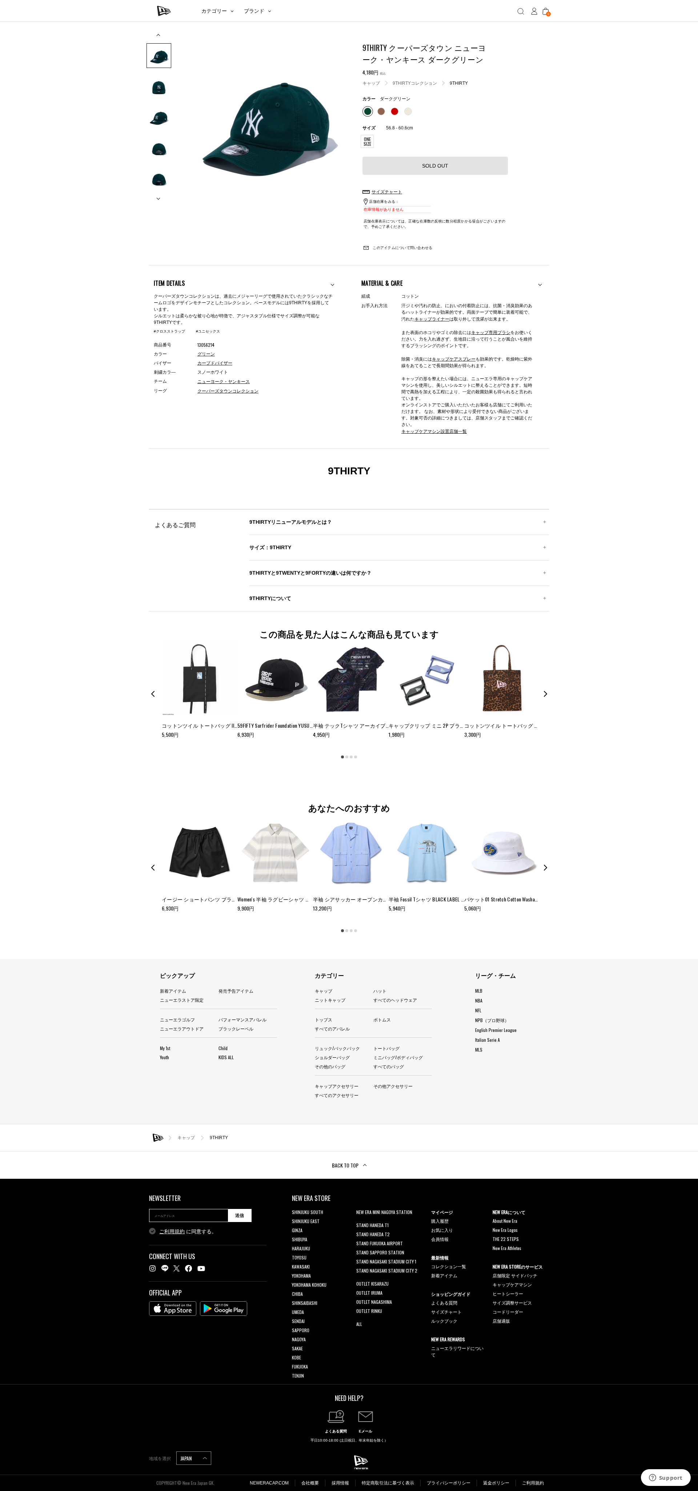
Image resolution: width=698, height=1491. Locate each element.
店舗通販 (501, 1321)
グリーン (206, 354)
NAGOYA (299, 1339)
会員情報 (440, 1239)
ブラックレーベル (235, 1028)
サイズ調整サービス (512, 1302)
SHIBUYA (299, 1239)
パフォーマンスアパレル (242, 1019)
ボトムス (382, 1019)
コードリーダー (508, 1312)
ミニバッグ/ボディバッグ (398, 1057)
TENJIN (298, 1376)
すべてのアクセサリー (336, 1095)
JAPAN (186, 1458)
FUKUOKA (300, 1366)
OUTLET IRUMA (369, 1293)
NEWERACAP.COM (269, 1483)
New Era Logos (505, 1230)
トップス (323, 1019)
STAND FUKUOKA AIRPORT (379, 1243)
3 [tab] (351, 756)
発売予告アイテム (235, 991)
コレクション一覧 (448, 1266)
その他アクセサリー (393, 1086)
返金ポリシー (496, 1483)
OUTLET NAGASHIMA (374, 1302)
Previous (159, 37)
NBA (478, 1000)
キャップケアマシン (512, 1284)
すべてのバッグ (388, 1066)
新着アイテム (173, 991)
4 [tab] (355, 756)
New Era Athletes (507, 1248)
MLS (478, 1049)
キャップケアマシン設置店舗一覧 (434, 431)
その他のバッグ (330, 1066)
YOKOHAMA (301, 1276)
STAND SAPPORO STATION (380, 1252)
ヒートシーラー (508, 1293)
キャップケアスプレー (454, 358)
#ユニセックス (208, 331)
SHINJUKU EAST (306, 1221)
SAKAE (297, 1348)
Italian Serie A (487, 1040)
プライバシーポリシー (448, 1483)
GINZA (297, 1230)
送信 (239, 1215)
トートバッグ (386, 1048)
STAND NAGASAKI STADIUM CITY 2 (386, 1270)
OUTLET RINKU (369, 1311)
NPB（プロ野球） (492, 1020)
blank (361, 1221)
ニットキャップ (330, 1000)
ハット (379, 991)
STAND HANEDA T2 (373, 1234)
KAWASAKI (301, 1266)
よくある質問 (444, 1302)
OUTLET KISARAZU (372, 1284)
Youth (164, 1057)
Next (159, 195)
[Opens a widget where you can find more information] (666, 1478)
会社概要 (310, 1483)
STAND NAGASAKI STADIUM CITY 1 (386, 1261)
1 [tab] (342, 756)
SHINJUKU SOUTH (307, 1212)
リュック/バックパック (337, 1048)
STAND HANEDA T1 (372, 1225)
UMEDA (298, 1312)
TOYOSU (299, 1257)
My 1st (165, 1048)
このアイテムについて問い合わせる (402, 248)
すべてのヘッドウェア (395, 1000)
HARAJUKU (301, 1248)
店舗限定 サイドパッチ (515, 1275)
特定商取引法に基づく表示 (388, 1483)
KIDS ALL (226, 1057)
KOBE (296, 1357)
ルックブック (444, 1321)
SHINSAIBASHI (304, 1303)
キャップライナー (431, 319)
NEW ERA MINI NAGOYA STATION (384, 1212)
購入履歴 (440, 1221)
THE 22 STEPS (506, 1239)
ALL (359, 1324)
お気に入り (442, 1230)
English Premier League (496, 1030)
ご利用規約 (172, 1231)
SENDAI (298, 1321)
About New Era (505, 1221)
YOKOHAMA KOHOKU (309, 1285)
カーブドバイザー (214, 363)
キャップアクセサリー (336, 1086)
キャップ (371, 83)
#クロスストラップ (169, 331)
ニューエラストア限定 (182, 1000)
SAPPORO (300, 1330)
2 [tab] (346, 756)
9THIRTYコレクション (415, 83)
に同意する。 (188, 1231)
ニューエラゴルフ (177, 1019)
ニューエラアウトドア (182, 1028)
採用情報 (340, 1483)
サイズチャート (446, 1312)
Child (223, 1048)
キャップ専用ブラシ (490, 332)
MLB (478, 991)
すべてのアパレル (332, 1028)
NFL (478, 1010)
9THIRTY (459, 83)
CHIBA (297, 1294)
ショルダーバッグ (332, 1057)
